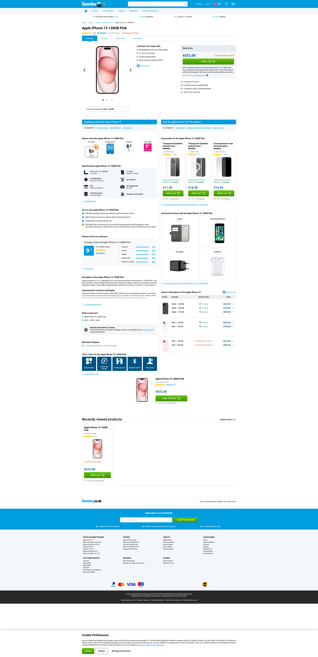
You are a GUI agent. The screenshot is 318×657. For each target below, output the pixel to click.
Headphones (207, 549)
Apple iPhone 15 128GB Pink (125, 22)
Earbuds (206, 547)
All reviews (89, 269)
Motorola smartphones (130, 547)
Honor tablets (167, 547)
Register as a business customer (134, 563)
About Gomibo (168, 561)
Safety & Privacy (168, 563)
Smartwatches (208, 551)
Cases (205, 540)
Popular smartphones (93, 537)
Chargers (206, 544)
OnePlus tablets (168, 549)
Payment (86, 561)
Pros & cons (127, 128)
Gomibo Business (129, 561)
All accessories (208, 553)
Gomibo (166, 558)
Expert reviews (102, 128)
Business (134, 11)
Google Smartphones (130, 549)
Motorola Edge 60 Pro (90, 551)
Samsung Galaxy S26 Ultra (92, 542)
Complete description (93, 304)
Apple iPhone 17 (88, 540)
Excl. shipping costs (169, 403)
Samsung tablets (168, 542)
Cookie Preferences (157, 600)
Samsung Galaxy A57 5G (91, 544)
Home (84, 22)
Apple (97, 22)
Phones (126, 537)
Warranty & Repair (89, 572)
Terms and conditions (173, 600)
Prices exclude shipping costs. (182, 594)
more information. (181, 596)
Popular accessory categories (198, 128)
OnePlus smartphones (130, 544)
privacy (143, 645)
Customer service (150, 11)
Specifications (115, 128)
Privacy (139, 600)
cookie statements (157, 645)
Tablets (121, 11)
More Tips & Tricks (92, 374)
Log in (207, 4)
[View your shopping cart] (233, 4)
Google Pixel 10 (88, 547)
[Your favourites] (227, 4)
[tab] (103, 100)
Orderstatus (87, 563)
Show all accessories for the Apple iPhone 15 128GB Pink (186, 205)
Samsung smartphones (131, 542)
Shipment (86, 567)
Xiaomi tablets (168, 544)
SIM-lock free (145, 66)
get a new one (148, 330)
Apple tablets (167, 540)
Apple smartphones (129, 540)
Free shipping (174, 199)
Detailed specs (90, 201)
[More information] (207, 75)
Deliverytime (87, 565)
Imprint (146, 600)
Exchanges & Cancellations (92, 570)
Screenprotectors (208, 542)
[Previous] (84, 70)
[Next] (130, 70)
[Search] (186, 4)
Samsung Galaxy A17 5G (91, 553)
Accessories (108, 11)
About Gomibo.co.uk (128, 600)
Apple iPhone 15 (107, 22)
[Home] (86, 11)
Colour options (217, 128)
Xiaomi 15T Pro (88, 549)
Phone (95, 11)
